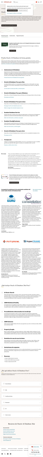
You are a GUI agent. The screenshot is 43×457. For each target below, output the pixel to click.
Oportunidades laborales (5, 450)
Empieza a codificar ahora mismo (10, 145)
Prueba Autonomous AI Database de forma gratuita (14, 77)
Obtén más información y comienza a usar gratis (13, 117)
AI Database (3, 8)
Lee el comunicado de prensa (14, 182)
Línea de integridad (26, 450)
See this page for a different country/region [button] (14, 13)
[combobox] (24, 2)
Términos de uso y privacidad (12, 448)
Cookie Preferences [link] (27, 448)
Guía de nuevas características (9, 429)
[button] (2, 2)
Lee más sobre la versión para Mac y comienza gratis (14, 88)
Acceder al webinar (12, 50)
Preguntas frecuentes (20, 35)
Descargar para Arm (8, 135)
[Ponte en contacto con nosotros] (41, 2)
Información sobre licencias (8, 432)
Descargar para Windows (9, 97)
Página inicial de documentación (9, 434)
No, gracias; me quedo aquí (23, 10)
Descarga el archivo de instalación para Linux (13, 105)
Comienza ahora (12, 35)
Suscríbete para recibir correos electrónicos (16, 450)
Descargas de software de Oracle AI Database (12, 438)
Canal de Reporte (20, 448)
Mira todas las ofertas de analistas (37, 190)
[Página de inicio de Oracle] (8, 2)
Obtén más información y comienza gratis (12, 126)
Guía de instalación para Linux (9, 431)
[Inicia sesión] (38, 2)
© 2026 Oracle (3, 448)
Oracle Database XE (7, 440)
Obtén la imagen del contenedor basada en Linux (9, 25)
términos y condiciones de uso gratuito (8, 63)
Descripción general (4, 35)
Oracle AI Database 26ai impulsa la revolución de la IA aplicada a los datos (23, 175)
